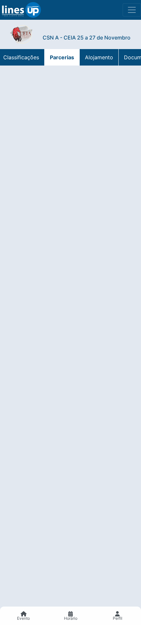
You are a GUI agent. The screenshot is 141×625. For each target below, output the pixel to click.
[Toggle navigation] (132, 9)
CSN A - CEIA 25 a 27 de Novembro (87, 37)
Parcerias (62, 57)
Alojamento (99, 57)
